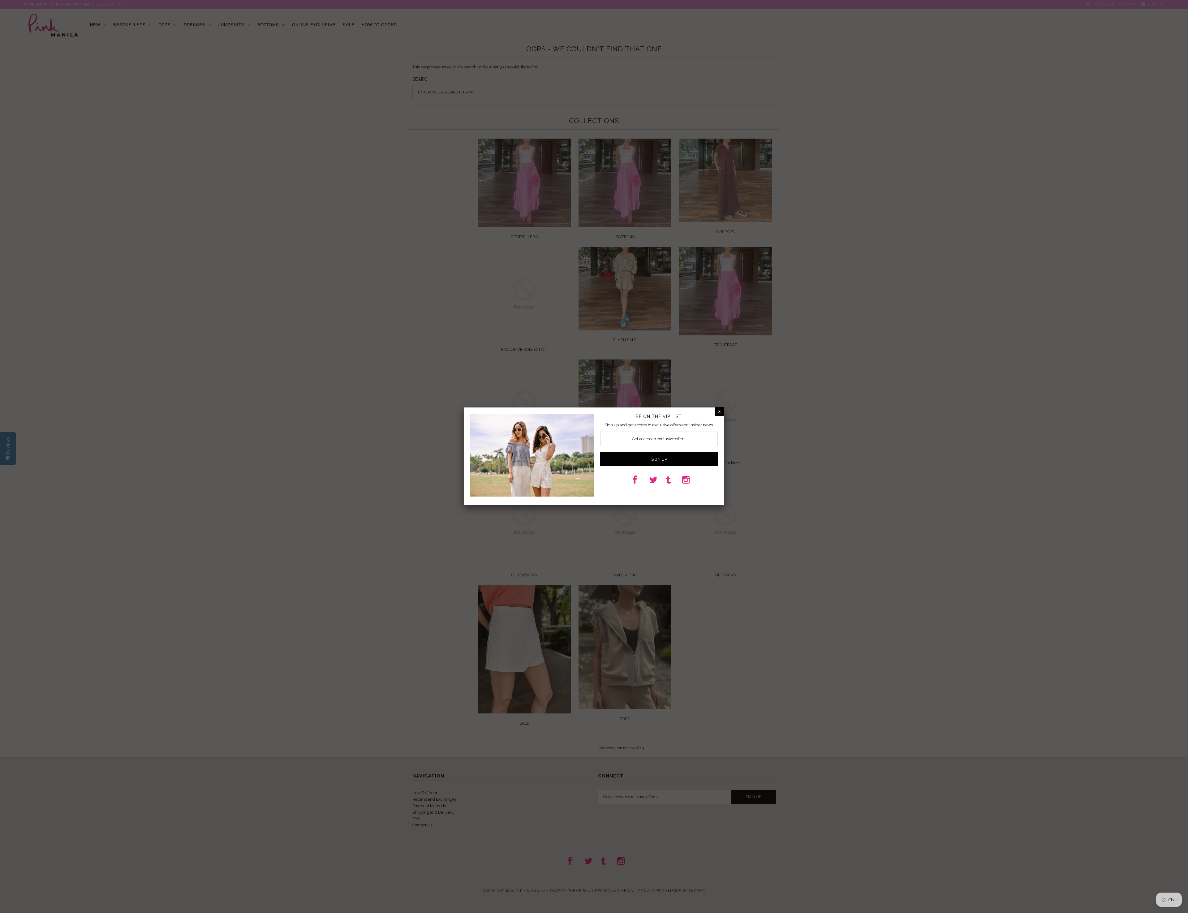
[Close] (719, 411)
